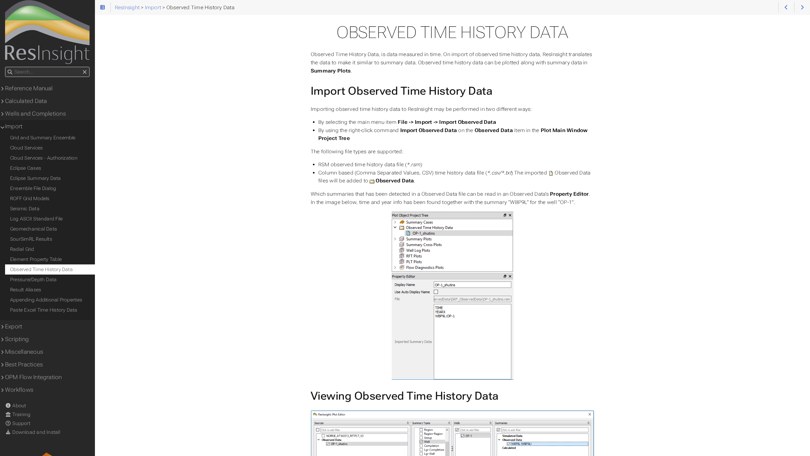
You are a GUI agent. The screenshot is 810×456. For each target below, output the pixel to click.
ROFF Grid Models (30, 198)
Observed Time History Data (41, 269)
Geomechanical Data (33, 229)
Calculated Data (26, 101)
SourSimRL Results (31, 239)
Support (20, 423)
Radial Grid (22, 249)
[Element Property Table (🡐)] (786, 7)
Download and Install (35, 432)
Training (20, 414)
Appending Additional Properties (46, 300)
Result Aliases (25, 290)
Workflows (19, 390)
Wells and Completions (35, 114)
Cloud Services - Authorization (44, 158)
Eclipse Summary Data (35, 178)
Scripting (17, 339)
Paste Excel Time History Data (44, 310)
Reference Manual (29, 88)
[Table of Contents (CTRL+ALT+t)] (102, 7)
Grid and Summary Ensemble (43, 138)
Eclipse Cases (25, 168)
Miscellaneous (24, 352)
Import (13, 126)
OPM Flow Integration (33, 377)
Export (13, 326)
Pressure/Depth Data (33, 279)
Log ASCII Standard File (36, 219)
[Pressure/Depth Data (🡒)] (802, 7)
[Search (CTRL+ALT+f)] (10, 72)
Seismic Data (25, 209)
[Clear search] (85, 72)
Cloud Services (26, 148)
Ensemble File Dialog (33, 188)
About (18, 405)
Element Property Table (36, 259)
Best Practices (24, 364)
